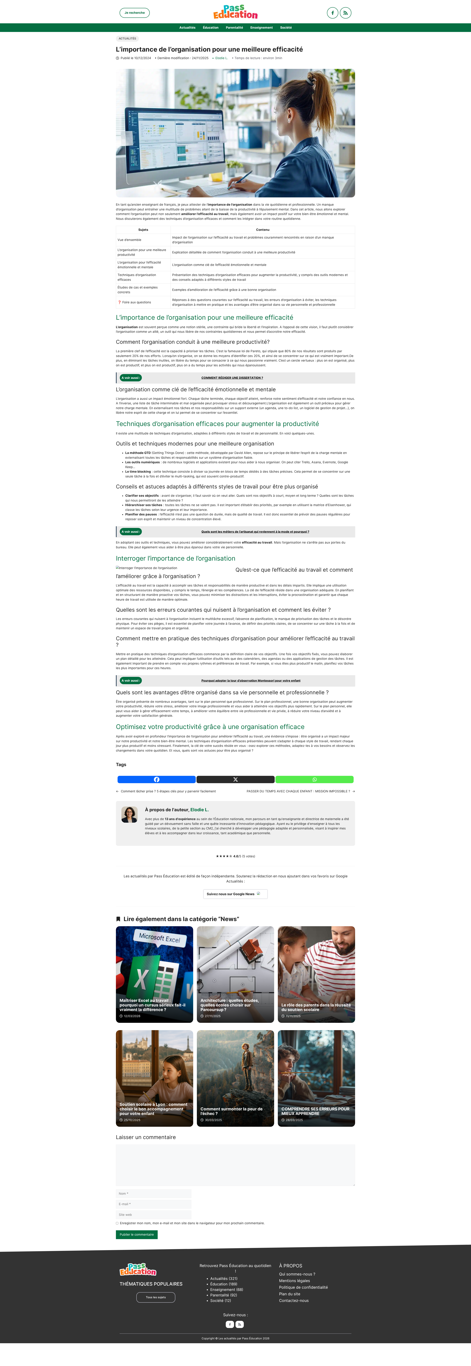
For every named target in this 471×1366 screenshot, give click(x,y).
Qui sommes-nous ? (297, 1274)
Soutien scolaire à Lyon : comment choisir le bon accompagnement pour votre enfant (153, 1109)
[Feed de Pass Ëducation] (240, 1324)
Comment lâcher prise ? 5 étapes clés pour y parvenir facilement (168, 791)
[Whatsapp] (314, 779)
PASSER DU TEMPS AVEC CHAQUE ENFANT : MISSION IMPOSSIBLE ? (298, 791)
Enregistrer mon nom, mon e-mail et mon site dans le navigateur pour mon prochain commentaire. (192, 1223)
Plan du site (289, 1294)
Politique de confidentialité (303, 1287)
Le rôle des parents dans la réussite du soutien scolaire (316, 1007)
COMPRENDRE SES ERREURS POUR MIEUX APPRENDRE (315, 1111)
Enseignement (261, 27)
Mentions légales (294, 1280)
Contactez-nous (294, 1300)
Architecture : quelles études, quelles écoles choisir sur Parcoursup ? (230, 1005)
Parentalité (234, 27)
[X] (235, 779)
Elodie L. (221, 58)
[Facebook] (157, 779)
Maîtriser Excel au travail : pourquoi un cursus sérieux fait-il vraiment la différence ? (152, 1005)
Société (286, 27)
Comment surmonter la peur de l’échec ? (232, 1111)
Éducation (211, 27)
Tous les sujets (156, 1297)
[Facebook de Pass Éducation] (230, 1324)
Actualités (187, 27)
